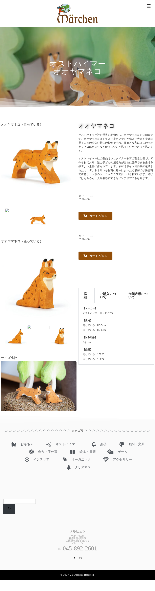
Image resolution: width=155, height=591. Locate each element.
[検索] (9, 509)
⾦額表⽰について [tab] (138, 295)
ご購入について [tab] (108, 295)
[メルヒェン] (77, 25)
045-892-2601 (80, 548)
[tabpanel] (116, 334)
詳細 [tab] (85, 295)
